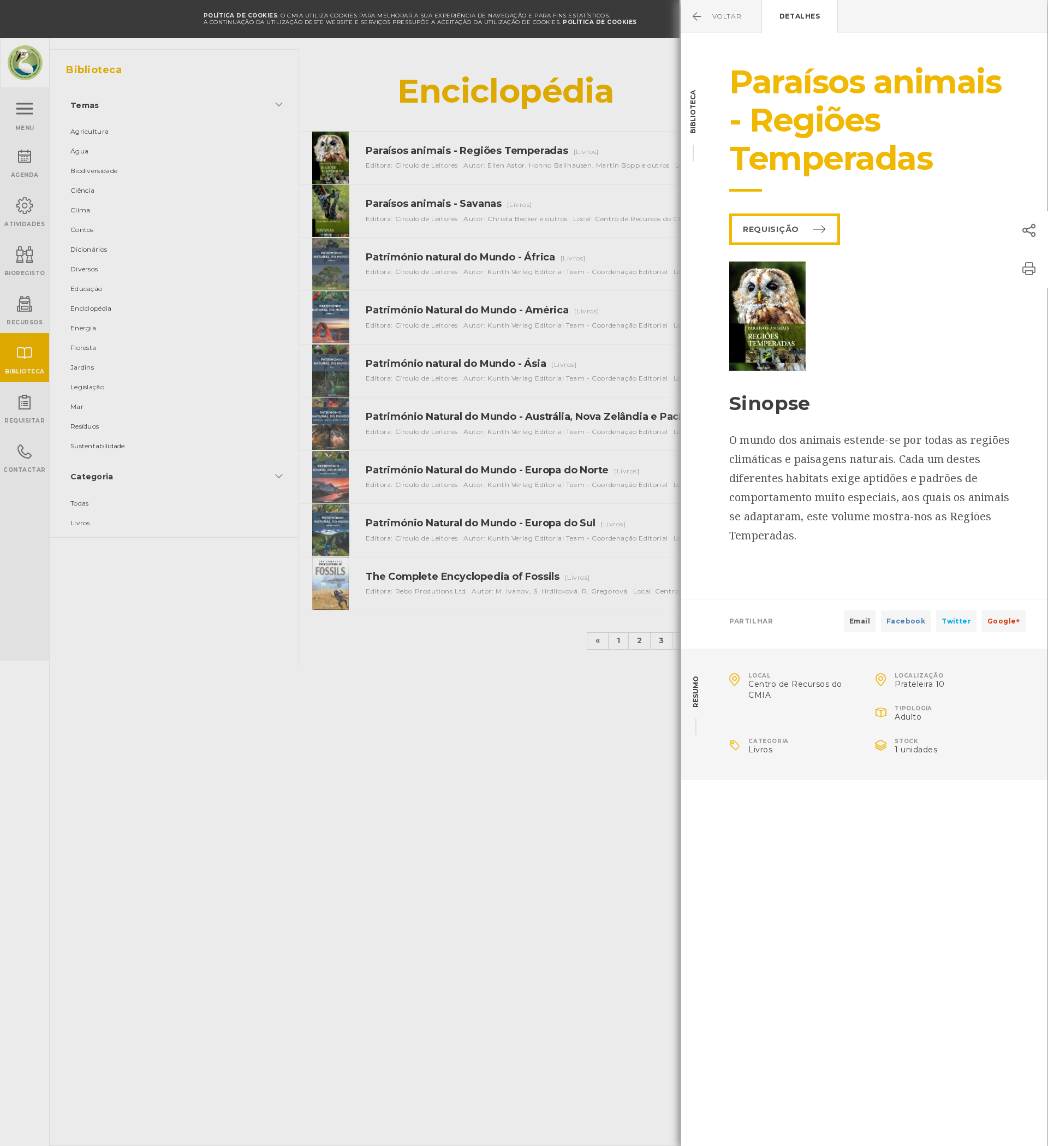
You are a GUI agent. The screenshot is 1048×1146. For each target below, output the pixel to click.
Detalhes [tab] (799, 16)
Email (859, 621)
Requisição (771, 229)
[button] (1029, 230)
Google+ (1003, 621)
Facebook (905, 621)
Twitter (956, 621)
